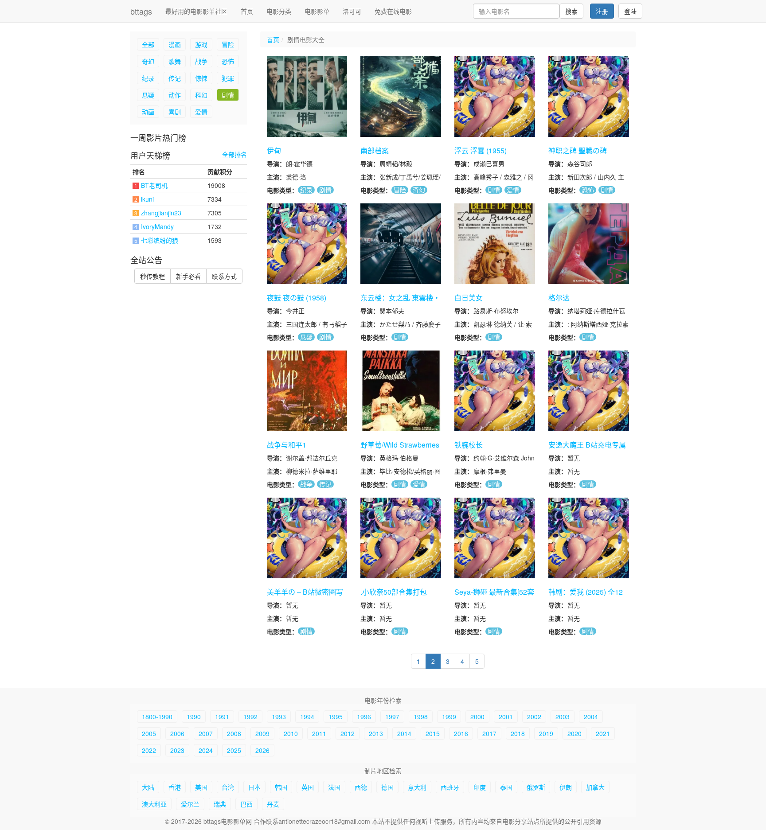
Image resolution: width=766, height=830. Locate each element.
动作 (174, 94)
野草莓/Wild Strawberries (399, 445)
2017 (489, 733)
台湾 (228, 787)
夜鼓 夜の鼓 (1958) (296, 297)
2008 (234, 733)
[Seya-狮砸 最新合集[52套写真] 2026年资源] (494, 538)
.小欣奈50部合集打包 (393, 592)
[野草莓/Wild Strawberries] (400, 391)
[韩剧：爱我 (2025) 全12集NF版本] (588, 538)
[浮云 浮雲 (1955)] (494, 96)
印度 (479, 787)
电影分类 (278, 11)
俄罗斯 (536, 787)
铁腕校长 (468, 445)
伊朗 (565, 787)
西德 (361, 787)
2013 (376, 733)
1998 (421, 716)
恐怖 (228, 61)
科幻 (201, 94)
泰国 (506, 787)
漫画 (174, 44)
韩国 (281, 787)
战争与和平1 (286, 445)
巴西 (246, 803)
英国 (307, 787)
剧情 (228, 94)
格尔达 (559, 297)
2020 (574, 733)
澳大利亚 (154, 803)
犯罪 (228, 78)
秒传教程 (152, 276)
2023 (177, 750)
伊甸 (274, 150)
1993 (279, 716)
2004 (591, 716)
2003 (562, 716)
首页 (247, 11)
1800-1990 (157, 716)
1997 (392, 716)
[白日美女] (494, 243)
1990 (194, 716)
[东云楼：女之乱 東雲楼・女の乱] (400, 243)
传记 (174, 78)
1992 (250, 716)
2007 (206, 733)
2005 (149, 733)
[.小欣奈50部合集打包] (400, 538)
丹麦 (273, 803)
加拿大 (595, 787)
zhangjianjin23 (161, 212)
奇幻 (148, 61)
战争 (201, 61)
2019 (546, 733)
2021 (603, 733)
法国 (334, 787)
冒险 (228, 44)
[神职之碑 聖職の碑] (588, 96)
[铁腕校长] (494, 391)
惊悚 (201, 78)
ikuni (147, 199)
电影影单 (317, 11)
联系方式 (224, 276)
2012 (347, 733)
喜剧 (174, 111)
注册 (602, 11)
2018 (518, 733)
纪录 (148, 78)
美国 (201, 787)
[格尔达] (588, 243)
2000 (477, 716)
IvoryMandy (157, 226)
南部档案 (374, 150)
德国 (387, 787)
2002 (534, 716)
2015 (433, 733)
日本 (254, 787)
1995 (335, 716)
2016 (461, 733)
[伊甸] (307, 96)
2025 (234, 750)
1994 (307, 716)
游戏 (201, 44)
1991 (222, 716)
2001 (506, 716)
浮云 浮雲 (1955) (480, 150)
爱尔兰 (190, 803)
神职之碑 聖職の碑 (577, 150)
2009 (262, 733)
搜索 (571, 11)
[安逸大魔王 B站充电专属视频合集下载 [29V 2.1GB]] (588, 391)
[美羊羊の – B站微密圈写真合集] (307, 538)
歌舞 (174, 61)
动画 (148, 111)
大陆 (148, 787)
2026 (262, 750)
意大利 (417, 787)
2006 (177, 733)
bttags (141, 11)
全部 (148, 44)
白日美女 (468, 297)
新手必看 (188, 276)
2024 (206, 750)
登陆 (630, 11)
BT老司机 (154, 185)
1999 (449, 716)
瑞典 (220, 803)
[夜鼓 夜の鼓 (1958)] (307, 243)
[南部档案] (400, 96)
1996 (364, 716)
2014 (404, 733)
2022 (149, 750)
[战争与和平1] (307, 391)
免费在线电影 (393, 11)
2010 (291, 733)
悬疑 (148, 94)
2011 (319, 733)
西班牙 (450, 787)
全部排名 (234, 154)
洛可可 (352, 11)
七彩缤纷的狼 (159, 240)
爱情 (201, 111)
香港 (174, 787)
